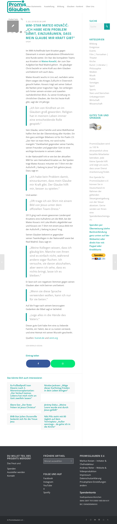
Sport (28, 41)
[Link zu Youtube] (16, 32)
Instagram (48, 481)
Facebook (48, 478)
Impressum (85, 474)
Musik (92, 75)
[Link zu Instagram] (12, 32)
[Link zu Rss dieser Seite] (29, 32)
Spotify (46, 492)
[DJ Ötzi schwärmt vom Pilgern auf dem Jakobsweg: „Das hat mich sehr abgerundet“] (2, 262)
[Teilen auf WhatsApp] (63, 364)
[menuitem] (15, 6)
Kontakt (11, 475)
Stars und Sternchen (99, 93)
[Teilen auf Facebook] (38, 364)
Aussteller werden (16, 472)
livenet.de (39, 337)
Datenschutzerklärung (90, 478)
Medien (93, 71)
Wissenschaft (95, 103)
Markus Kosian (36, 345)
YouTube (47, 485)
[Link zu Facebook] (8, 32)
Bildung (93, 43)
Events (92, 50)
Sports (92, 89)
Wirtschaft (94, 100)
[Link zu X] (21, 32)
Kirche (92, 61)
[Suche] (21, 19)
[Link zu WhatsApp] (25, 32)
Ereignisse (94, 47)
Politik (92, 79)
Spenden (11, 468)
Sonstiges (94, 82)
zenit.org (53, 337)
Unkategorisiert (97, 96)
